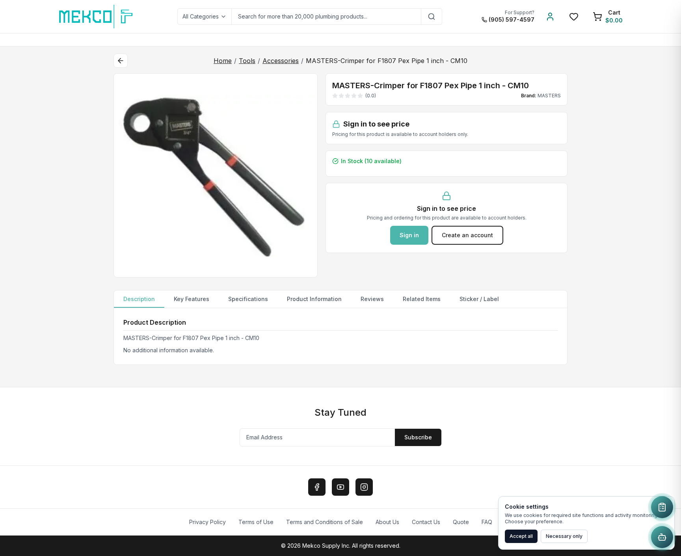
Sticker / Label (479, 299)
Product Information (314, 299)
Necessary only (564, 536)
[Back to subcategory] (121, 61)
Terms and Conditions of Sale (324, 522)
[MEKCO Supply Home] (96, 16)
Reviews (372, 299)
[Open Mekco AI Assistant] (662, 537)
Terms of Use (256, 522)
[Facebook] (317, 487)
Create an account (467, 235)
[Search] (431, 16)
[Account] (550, 16)
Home (223, 61)
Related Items (422, 299)
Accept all (521, 536)
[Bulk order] (662, 507)
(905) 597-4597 (511, 19)
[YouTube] (340, 487)
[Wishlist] (574, 16)
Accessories (280, 61)
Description (139, 299)
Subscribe (418, 437)
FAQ (487, 522)
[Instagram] (364, 487)
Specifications (248, 299)
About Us (387, 522)
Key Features (191, 299)
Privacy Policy (207, 522)
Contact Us (426, 522)
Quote (461, 522)
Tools (247, 61)
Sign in (409, 235)
